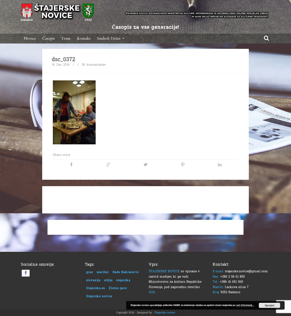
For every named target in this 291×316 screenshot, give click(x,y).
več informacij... (245, 305)
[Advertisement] (145, 199)
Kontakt (84, 38)
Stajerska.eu (95, 288)
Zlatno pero (118, 288)
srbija (108, 280)
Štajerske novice (99, 296)
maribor (103, 272)
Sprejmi (269, 305)
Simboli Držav (109, 38)
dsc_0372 (63, 59)
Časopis (48, 38)
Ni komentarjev (94, 64)
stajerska (123, 280)
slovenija (93, 280)
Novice (30, 38)
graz (89, 272)
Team (66, 38)
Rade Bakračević (125, 272)
